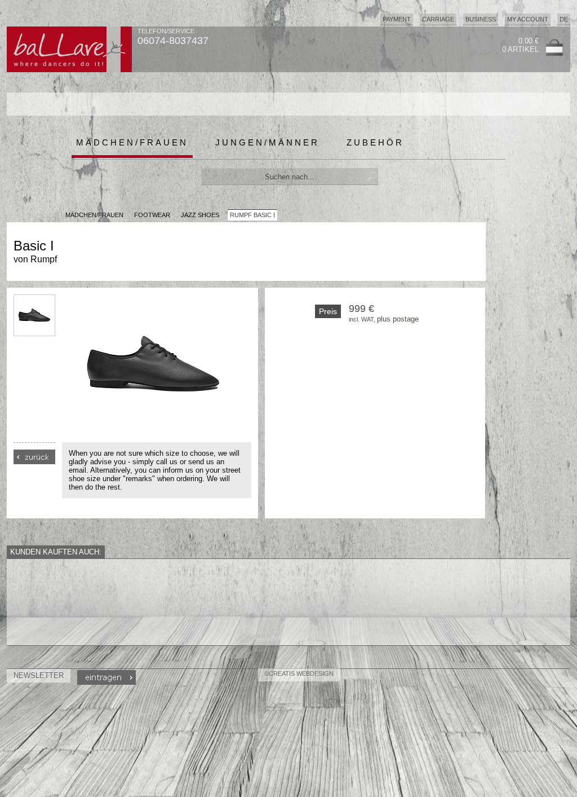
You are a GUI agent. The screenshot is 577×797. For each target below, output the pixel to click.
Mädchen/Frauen (132, 142)
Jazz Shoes (200, 215)
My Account (527, 19)
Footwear (152, 215)
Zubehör (375, 142)
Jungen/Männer (267, 142)
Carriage (438, 19)
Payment (397, 19)
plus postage (398, 319)
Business (480, 19)
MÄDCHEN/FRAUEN (94, 215)
